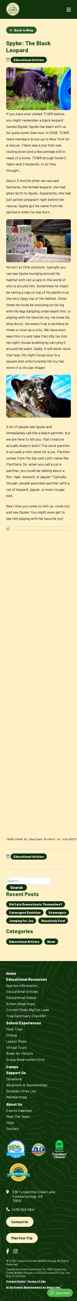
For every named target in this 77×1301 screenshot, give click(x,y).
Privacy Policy (15, 1281)
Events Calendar (19, 1110)
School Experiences (23, 1023)
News (51, 941)
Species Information (22, 985)
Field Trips (14, 1029)
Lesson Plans (16, 1041)
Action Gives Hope (20, 1004)
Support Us (16, 1073)
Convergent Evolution (25, 912)
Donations (14, 1079)
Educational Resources (26, 979)
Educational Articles (29, 60)
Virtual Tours (16, 1047)
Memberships (16, 1097)
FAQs (10, 1122)
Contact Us (19, 1222)
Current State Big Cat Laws (27, 1010)
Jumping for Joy (21, 921)
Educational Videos (21, 997)
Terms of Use (36, 1281)
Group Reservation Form (25, 1059)
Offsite (11, 1035)
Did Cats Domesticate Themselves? (35, 904)
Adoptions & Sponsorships (26, 1085)
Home (11, 973)
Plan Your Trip (22, 1238)
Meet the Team (18, 1116)
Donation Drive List (21, 1091)
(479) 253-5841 (23, 1209)
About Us (14, 1104)
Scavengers (57, 912)
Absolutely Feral (53, 921)
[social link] (7, 1251)
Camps (12, 1067)
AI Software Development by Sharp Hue (34, 1287)
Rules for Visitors (19, 1053)
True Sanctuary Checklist (26, 1016)
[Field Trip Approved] (15, 1149)
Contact (12, 1128)
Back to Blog (23, 30)
